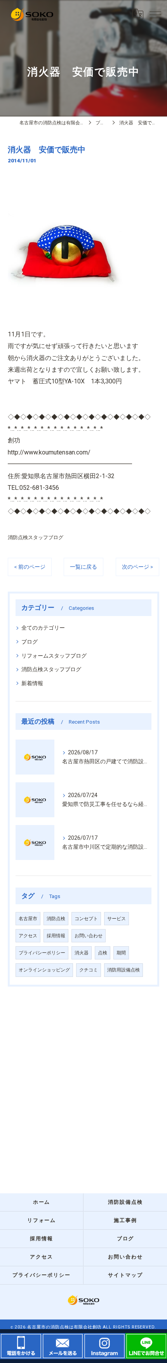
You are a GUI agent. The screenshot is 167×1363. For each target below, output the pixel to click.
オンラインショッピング (44, 970)
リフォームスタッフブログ (54, 656)
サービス (116, 918)
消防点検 (56, 918)
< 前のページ (29, 567)
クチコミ (88, 970)
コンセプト (86, 918)
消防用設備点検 (123, 970)
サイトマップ (125, 1275)
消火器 (82, 953)
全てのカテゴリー (43, 628)
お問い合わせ (89, 935)
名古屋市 (28, 918)
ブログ (29, 642)
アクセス (28, 935)
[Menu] (155, 14)
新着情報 (32, 683)
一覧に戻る (83, 567)
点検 (102, 953)
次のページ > (137, 567)
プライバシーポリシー (42, 953)
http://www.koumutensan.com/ (49, 452)
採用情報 (56, 935)
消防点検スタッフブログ (35, 537)
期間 (121, 953)
